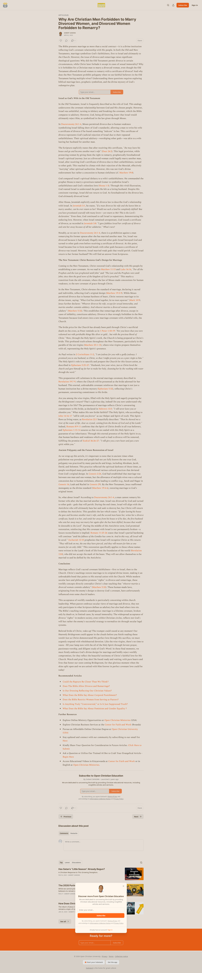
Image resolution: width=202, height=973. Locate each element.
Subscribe (101, 915)
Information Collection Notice (100, 923)
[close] (123, 886)
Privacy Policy (118, 923)
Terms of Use (112, 921)
